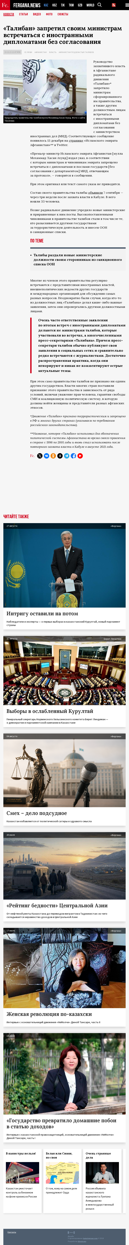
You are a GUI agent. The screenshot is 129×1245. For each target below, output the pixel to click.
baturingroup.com (90, 1238)
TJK (63, 5)
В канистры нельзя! (21, 1153)
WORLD (90, 5)
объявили (95, 193)
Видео (37, 14)
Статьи (23, 14)
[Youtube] (80, 456)
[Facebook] (73, 456)
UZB (80, 5)
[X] (39, 456)
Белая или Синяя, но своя (59, 1155)
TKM (71, 5)
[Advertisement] (64, 488)
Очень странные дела (98, 1155)
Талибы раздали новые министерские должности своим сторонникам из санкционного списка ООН (78, 259)
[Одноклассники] (53, 456)
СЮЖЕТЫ (63, 14)
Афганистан (41, 52)
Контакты (12, 1232)
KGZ (54, 5)
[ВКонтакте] (46, 456)
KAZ (46, 5)
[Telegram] (66, 456)
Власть (52, 52)
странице (76, 140)
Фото (49, 14)
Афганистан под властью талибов (76, 52)
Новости (8, 14)
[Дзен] (60, 456)
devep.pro (82, 1241)
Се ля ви (28, 52)
